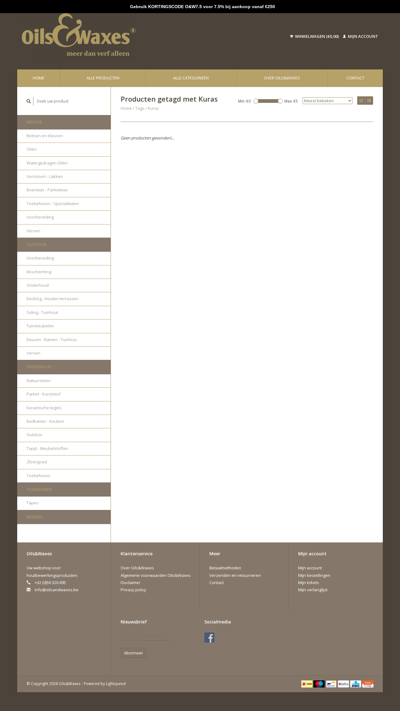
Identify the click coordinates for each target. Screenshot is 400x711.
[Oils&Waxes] (122, 36)
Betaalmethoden (225, 568)
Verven (33, 231)
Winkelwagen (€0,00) (317, 36)
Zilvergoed (37, 462)
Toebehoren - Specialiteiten (53, 203)
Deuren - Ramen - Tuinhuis (52, 339)
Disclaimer (130, 582)
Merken (34, 517)
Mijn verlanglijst (313, 589)
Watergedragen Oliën (47, 163)
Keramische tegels (44, 408)
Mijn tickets (308, 582)
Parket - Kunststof (44, 394)
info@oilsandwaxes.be (56, 589)
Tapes (32, 503)
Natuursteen (39, 380)
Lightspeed (116, 683)
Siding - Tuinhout (42, 312)
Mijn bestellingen (314, 575)
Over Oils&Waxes (282, 78)
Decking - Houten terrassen (52, 298)
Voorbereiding (40, 217)
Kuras (153, 108)
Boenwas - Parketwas (47, 190)
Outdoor (36, 244)
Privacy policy (133, 589)
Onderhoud (38, 285)
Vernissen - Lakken (45, 176)
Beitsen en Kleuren (45, 136)
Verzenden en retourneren (235, 575)
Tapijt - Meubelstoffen (47, 448)
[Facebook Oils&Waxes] (209, 638)
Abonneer (133, 653)
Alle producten (103, 78)
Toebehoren (38, 475)
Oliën (32, 149)
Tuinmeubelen (40, 326)
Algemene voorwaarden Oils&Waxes (156, 575)
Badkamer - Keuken (45, 421)
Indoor (34, 122)
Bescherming (39, 272)
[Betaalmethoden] (307, 683)
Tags (139, 108)
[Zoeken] (28, 101)
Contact (355, 78)
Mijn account (362, 36)
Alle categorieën (191, 78)
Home (38, 78)
